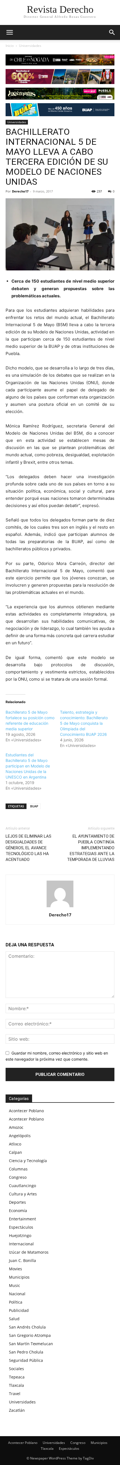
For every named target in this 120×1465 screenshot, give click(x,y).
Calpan (15, 1152)
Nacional (17, 1293)
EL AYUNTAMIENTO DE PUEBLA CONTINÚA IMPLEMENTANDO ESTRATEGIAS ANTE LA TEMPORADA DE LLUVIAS (90, 848)
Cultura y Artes (23, 1194)
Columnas (18, 1169)
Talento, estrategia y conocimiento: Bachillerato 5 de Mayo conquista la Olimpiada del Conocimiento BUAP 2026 (84, 723)
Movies (15, 1268)
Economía (18, 1210)
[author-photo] (60, 907)
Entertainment (22, 1218)
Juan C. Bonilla (22, 1260)
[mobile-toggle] (9, 32)
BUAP (34, 806)
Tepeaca (17, 1377)
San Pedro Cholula (26, 1352)
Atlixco (15, 1144)
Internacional (21, 1243)
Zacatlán (17, 1410)
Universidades (30, 45)
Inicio (10, 45)
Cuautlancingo (22, 1185)
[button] (112, 32)
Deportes (17, 1202)
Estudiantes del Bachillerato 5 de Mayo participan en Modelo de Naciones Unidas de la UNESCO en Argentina (28, 765)
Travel (14, 1393)
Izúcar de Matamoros (29, 1252)
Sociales (16, 1368)
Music (14, 1285)
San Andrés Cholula (27, 1327)
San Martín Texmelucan (31, 1343)
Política (15, 1302)
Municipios (19, 1277)
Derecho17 (20, 191)
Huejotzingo (20, 1235)
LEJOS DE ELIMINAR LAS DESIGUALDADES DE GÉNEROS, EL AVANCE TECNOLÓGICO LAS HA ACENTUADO (28, 848)
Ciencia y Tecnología (28, 1160)
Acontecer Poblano (26, 1110)
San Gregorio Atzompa (30, 1335)
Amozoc (16, 1127)
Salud (14, 1318)
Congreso (18, 1177)
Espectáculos (21, 1227)
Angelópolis (20, 1135)
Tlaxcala (16, 1385)
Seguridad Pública (26, 1360)
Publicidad (19, 1310)
